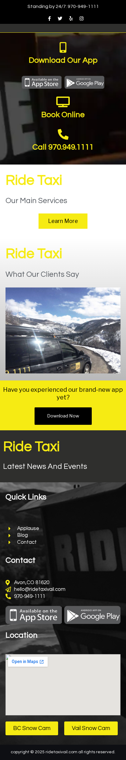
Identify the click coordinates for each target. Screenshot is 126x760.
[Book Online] (63, 101)
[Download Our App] (63, 47)
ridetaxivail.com (61, 752)
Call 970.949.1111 (63, 147)
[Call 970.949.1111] (63, 134)
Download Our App (63, 60)
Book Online (63, 115)
